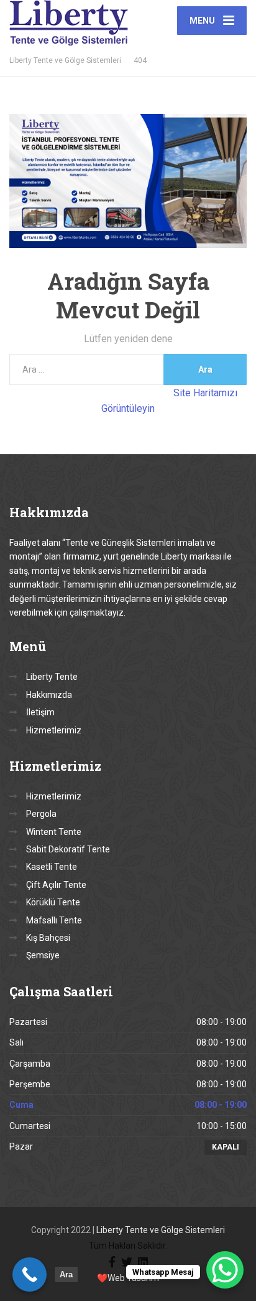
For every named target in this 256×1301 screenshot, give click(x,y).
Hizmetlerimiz (53, 730)
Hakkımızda (49, 695)
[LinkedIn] (143, 1260)
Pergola (41, 814)
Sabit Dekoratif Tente (68, 849)
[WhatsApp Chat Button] (225, 1270)
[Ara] (29, 1274)
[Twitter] (126, 1260)
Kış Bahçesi (48, 938)
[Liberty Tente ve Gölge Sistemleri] (68, 22)
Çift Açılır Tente (56, 885)
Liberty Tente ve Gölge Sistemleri (160, 1230)
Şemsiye (43, 955)
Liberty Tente (52, 677)
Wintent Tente (53, 832)
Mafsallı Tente (54, 920)
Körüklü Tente (53, 902)
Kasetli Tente (51, 867)
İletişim (40, 712)
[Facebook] (112, 1260)
